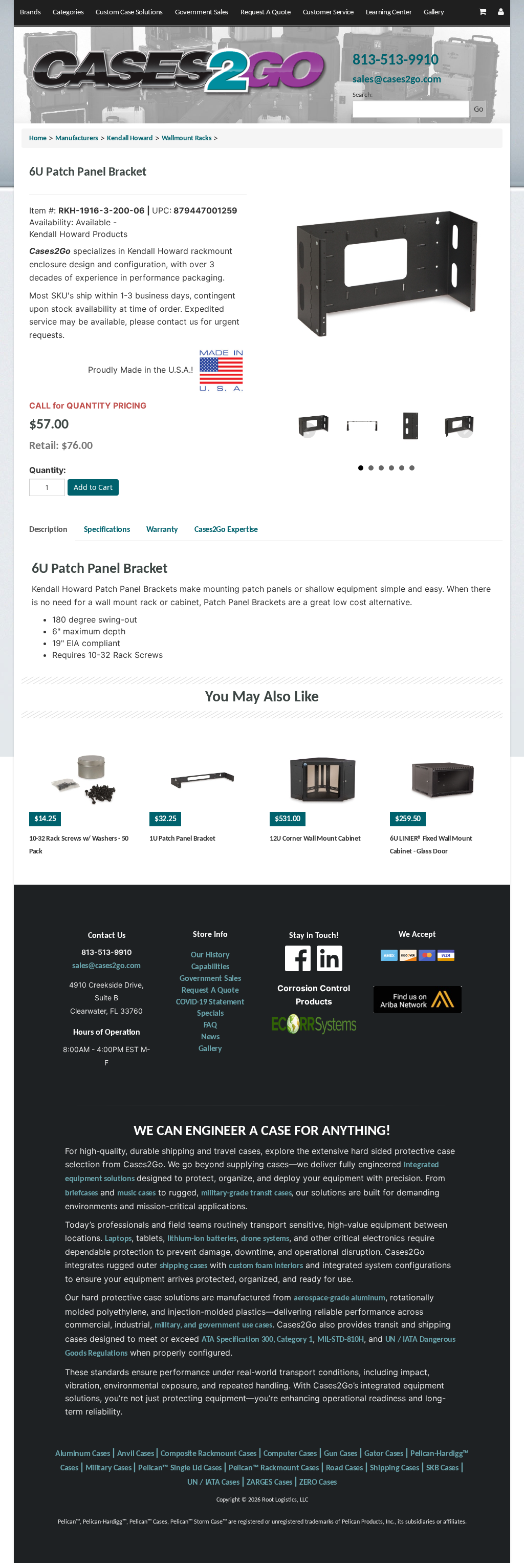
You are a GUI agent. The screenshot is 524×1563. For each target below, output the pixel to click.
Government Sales (201, 12)
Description (48, 530)
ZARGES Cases (269, 1483)
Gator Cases (383, 1454)
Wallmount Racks (187, 138)
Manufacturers (76, 138)
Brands (30, 12)
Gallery (434, 12)
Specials (210, 1014)
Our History (210, 955)
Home (38, 138)
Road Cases (344, 1468)
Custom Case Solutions (129, 12)
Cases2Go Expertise (226, 530)
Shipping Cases (394, 1468)
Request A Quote (266, 12)
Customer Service (328, 12)
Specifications (107, 530)
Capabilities (210, 967)
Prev (307, 430)
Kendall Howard (130, 138)
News (210, 1037)
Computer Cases (290, 1454)
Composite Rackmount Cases (208, 1454)
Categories (68, 12)
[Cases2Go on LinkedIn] (329, 961)
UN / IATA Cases (213, 1483)
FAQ (210, 1025)
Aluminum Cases (82, 1454)
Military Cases (108, 1468)
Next (465, 430)
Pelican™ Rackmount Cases (274, 1468)
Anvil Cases (135, 1454)
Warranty (162, 530)
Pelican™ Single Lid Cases (180, 1468)
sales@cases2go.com (106, 966)
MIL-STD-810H (340, 1340)
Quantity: (47, 470)
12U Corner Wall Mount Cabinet (315, 839)
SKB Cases (442, 1468)
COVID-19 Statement (210, 1002)
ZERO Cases (318, 1483)
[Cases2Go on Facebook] (298, 961)
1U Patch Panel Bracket (182, 839)
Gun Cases (340, 1454)
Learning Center (389, 12)
